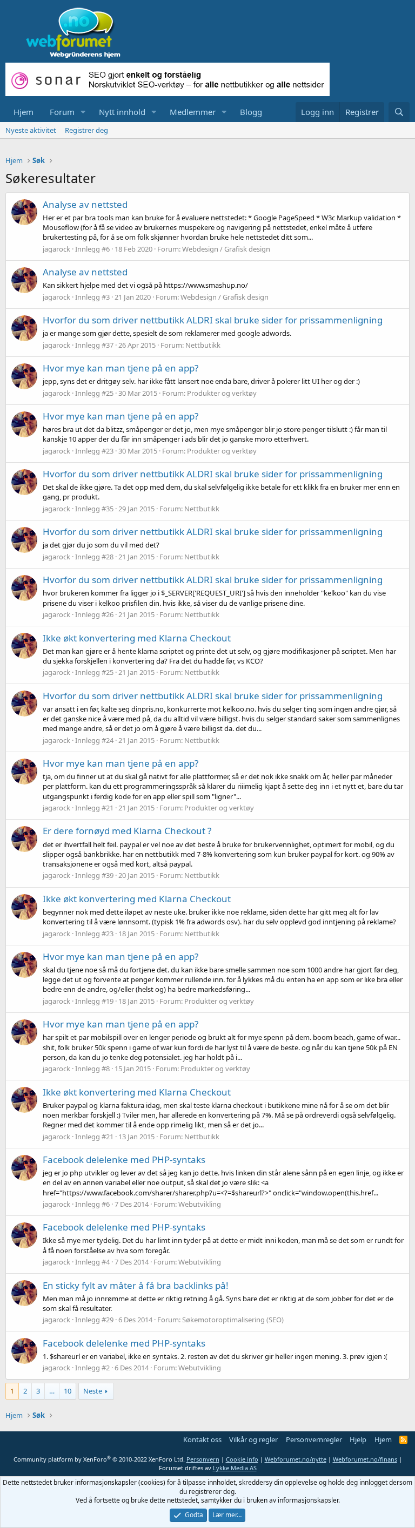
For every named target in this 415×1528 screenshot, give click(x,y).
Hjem (24, 111)
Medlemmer (193, 111)
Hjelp (358, 1439)
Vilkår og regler (253, 1439)
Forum (62, 111)
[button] (83, 112)
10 (67, 1391)
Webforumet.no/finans (365, 1459)
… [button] (52, 1391)
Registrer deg (86, 130)
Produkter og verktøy (222, 393)
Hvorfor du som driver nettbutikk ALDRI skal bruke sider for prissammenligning (213, 320)
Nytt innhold (122, 111)
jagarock (56, 249)
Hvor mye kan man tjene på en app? (120, 368)
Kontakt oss (202, 1439)
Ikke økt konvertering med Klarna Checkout (137, 638)
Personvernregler (314, 1439)
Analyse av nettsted (85, 204)
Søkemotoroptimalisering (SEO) (233, 1319)
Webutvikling (199, 1204)
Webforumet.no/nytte (295, 1459)
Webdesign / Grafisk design (226, 249)
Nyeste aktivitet (30, 130)
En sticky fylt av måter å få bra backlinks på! (136, 1285)
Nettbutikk (202, 345)
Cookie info (242, 1459)
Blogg (251, 111)
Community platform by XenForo (99, 1459)
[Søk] (399, 112)
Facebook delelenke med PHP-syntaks (124, 1159)
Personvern (202, 1459)
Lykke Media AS (235, 1468)
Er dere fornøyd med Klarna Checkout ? (127, 830)
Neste (92, 1391)
